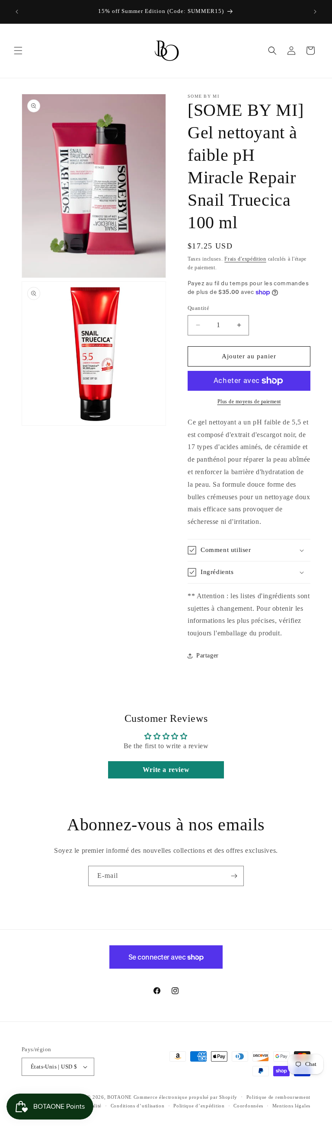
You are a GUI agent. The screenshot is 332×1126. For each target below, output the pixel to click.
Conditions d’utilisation (138, 1105)
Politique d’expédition (198, 1105)
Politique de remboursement (278, 1097)
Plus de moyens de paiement (249, 402)
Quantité (198, 308)
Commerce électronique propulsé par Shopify (185, 1097)
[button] (18, 50)
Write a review (166, 769)
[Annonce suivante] (315, 11)
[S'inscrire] (233, 876)
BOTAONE (119, 1097)
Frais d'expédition (245, 259)
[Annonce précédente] (16, 11)
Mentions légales (291, 1105)
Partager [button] (207, 655)
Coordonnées (248, 1105)
